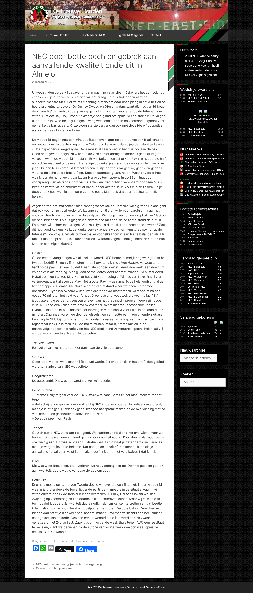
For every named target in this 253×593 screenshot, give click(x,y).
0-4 (220, 287)
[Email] (50, 549)
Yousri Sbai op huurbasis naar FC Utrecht (206, 170)
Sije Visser (193, 326)
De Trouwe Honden (56, 35)
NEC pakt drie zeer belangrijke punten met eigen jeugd (70, 564)
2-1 (220, 300)
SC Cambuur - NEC (197, 135)
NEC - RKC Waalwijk (198, 293)
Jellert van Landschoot (199, 333)
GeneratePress (156, 587)
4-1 (220, 290)
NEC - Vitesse (195, 290)
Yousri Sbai (193, 237)
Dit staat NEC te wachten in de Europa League (208, 183)
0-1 (220, 263)
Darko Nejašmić (196, 214)
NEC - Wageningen (197, 277)
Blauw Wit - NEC (196, 263)
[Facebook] (35, 549)
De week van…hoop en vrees (54, 568)
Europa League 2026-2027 (201, 234)
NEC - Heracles (195, 300)
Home (32, 35)
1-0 (220, 270)
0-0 (220, 273)
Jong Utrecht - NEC (197, 303)
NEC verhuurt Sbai (194, 166)
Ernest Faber (194, 330)
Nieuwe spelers (195, 241)
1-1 (220, 297)
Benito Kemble (195, 336)
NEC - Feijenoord (196, 267)
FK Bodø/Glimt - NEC (198, 101)
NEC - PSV (193, 283)
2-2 (220, 277)
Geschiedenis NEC (93, 35)
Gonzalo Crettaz (196, 221)
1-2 (220, 303)
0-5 (220, 267)
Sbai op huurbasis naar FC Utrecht (202, 162)
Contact (156, 35)
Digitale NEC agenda (129, 35)
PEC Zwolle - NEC (203, 115)
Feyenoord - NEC (196, 273)
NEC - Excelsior (196, 132)
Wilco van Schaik (196, 224)
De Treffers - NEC (196, 287)
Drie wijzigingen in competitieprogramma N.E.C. (209, 194)
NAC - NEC (193, 270)
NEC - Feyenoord (196, 128)
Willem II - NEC (195, 95)
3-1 (220, 280)
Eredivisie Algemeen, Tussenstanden (206, 231)
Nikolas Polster (195, 217)
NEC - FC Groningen (198, 297)
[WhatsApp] (43, 549)
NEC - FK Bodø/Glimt (198, 98)
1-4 (220, 283)
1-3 (220, 293)
